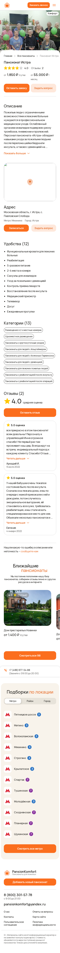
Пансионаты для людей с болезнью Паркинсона (29, 355)
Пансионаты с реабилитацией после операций (28, 381)
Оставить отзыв (30, 412)
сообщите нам (29, 551)
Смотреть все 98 (30, 655)
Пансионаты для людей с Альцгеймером (25, 349)
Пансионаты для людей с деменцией (23, 362)
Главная (8, 55)
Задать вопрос (43, 88)
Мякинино (17, 220)
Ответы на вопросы (43, 911)
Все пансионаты (26, 55)
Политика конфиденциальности (44, 923)
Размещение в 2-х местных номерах (23, 330)
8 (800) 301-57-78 (18, 895)
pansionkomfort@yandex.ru (25, 904)
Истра (35, 220)
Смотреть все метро (30, 848)
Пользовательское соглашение (14, 923)
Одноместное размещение (19, 336)
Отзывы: (37, 68)
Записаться (16, 228)
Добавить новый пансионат (30, 882)
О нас (7, 911)
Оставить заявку (16, 88)
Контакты (9, 916)
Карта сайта (39, 916)
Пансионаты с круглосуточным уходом (24, 342)
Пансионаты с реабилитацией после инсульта (28, 374)
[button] (26, 46)
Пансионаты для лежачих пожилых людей (26, 368)
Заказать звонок (38, 5)
